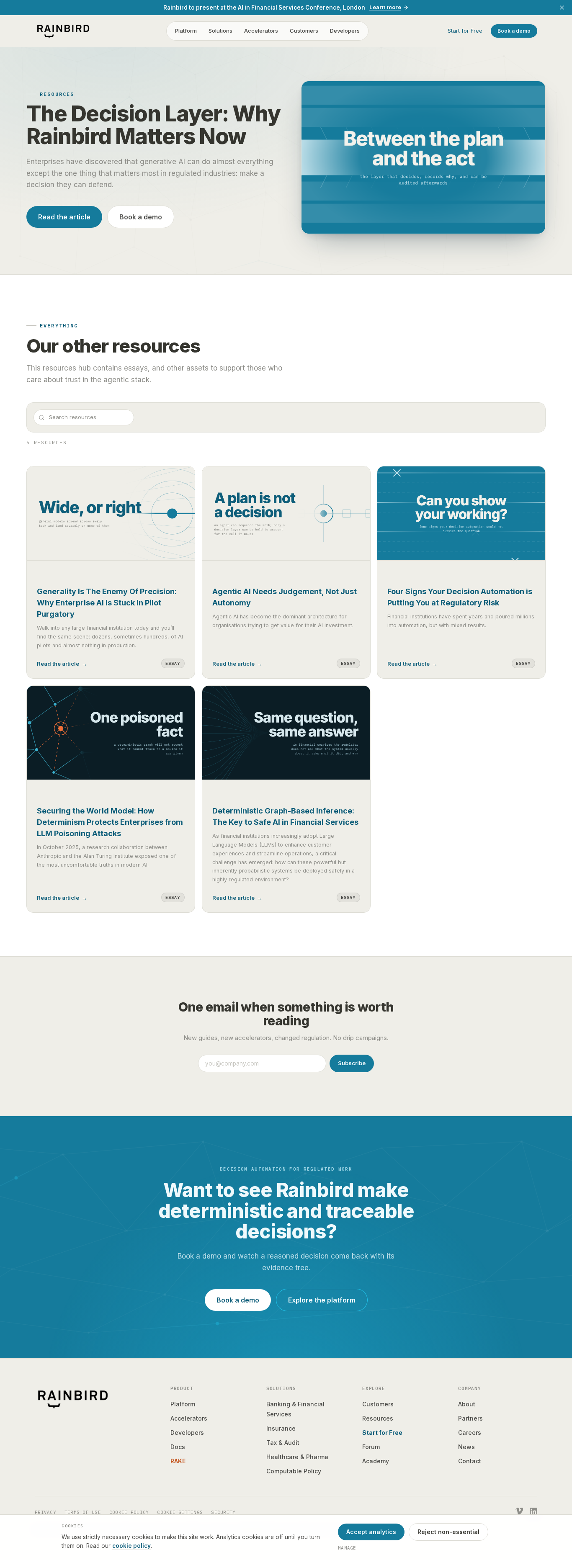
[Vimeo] (519, 1511)
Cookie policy (129, 1512)
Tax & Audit (282, 1442)
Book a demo (514, 31)
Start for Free (465, 31)
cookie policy (131, 1545)
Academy (375, 1461)
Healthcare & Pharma (297, 1456)
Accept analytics (371, 1531)
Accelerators (261, 31)
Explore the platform (322, 1300)
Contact (469, 1461)
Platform (186, 31)
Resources (377, 1418)
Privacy (45, 1512)
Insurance (281, 1428)
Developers (345, 31)
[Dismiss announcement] (562, 8)
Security (223, 1512)
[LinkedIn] (533, 1511)
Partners (470, 1418)
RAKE (178, 1461)
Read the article (64, 217)
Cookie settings (180, 1512)
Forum (371, 1446)
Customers (304, 31)
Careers (469, 1432)
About (466, 1404)
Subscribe (352, 1063)
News (466, 1446)
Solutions (220, 31)
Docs (177, 1446)
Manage (347, 1548)
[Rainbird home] (63, 31)
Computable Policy (293, 1471)
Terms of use (82, 1512)
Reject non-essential (448, 1531)
